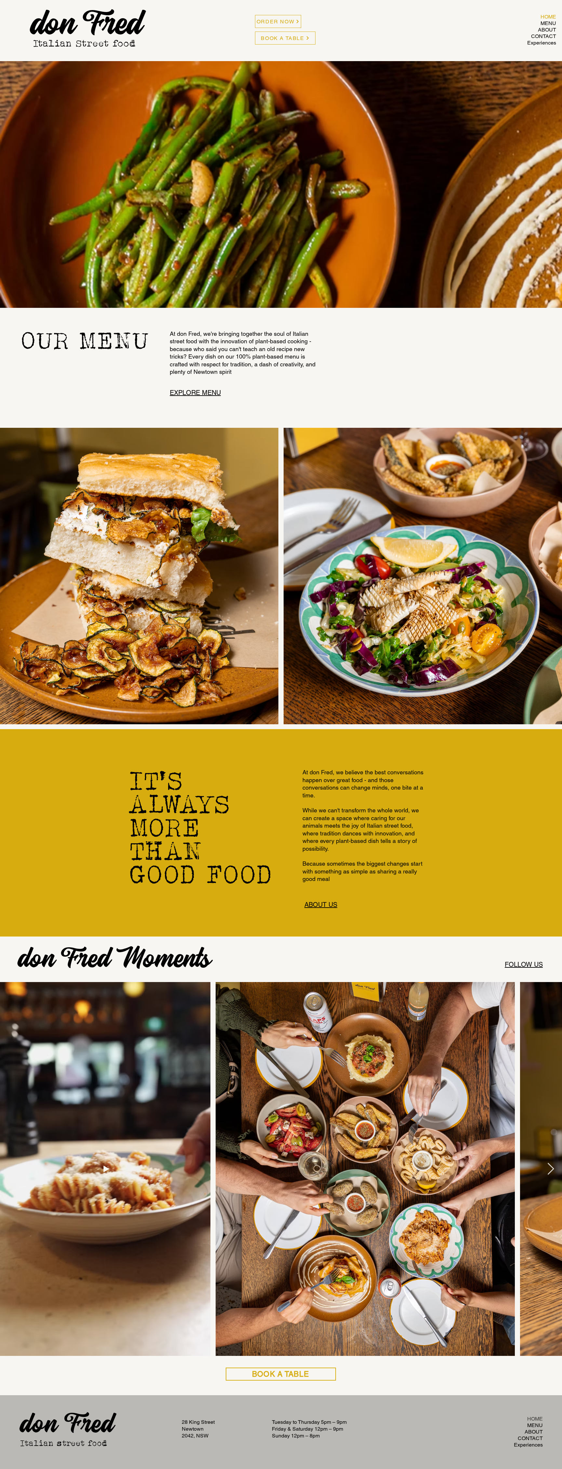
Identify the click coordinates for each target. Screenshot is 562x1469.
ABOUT (547, 30)
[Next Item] (551, 1169)
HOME (548, 17)
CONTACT (543, 36)
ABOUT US (320, 905)
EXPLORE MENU (195, 393)
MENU (548, 23)
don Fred (67, 1426)
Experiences (541, 43)
